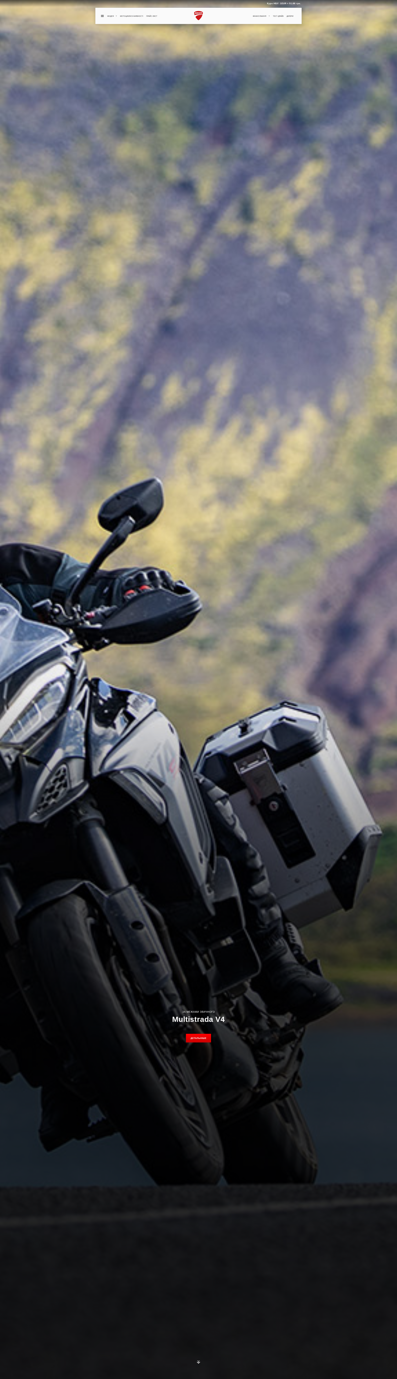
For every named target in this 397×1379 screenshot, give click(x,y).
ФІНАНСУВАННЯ (260, 16)
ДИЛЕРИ (290, 16)
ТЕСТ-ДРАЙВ (278, 16)
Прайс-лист (151, 16)
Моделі (110, 16)
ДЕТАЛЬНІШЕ (198, 1038)
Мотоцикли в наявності (131, 16)
